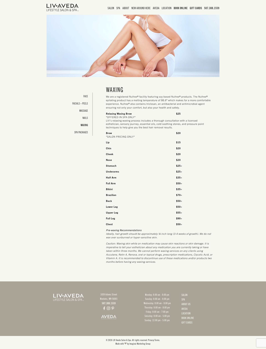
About (125, 8)
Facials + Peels (80, 103)
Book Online (181, 8)
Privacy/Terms (153, 339)
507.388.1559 (211, 8)
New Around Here (141, 8)
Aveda (156, 8)
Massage (83, 110)
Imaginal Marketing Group (140, 343)
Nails (85, 117)
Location (167, 8)
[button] (104, 308)
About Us (185, 304)
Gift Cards (196, 8)
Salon (111, 8)
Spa (118, 8)
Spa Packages (81, 132)
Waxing (84, 125)
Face (85, 96)
